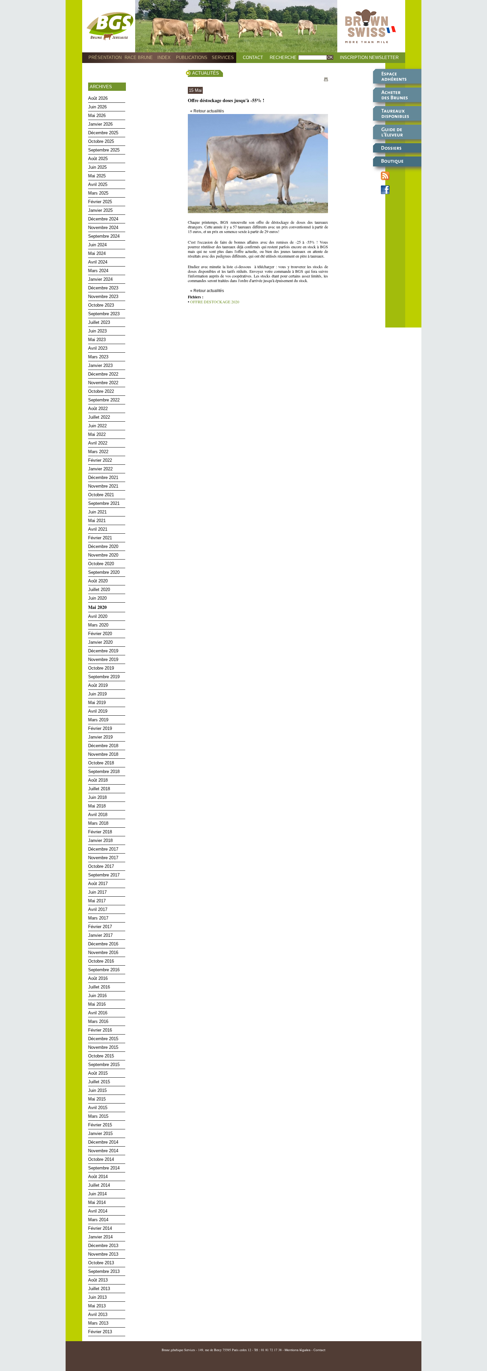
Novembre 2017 (103, 857)
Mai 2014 (97, 1202)
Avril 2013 (97, 1314)
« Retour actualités (207, 111)
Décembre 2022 (103, 374)
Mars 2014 (98, 1219)
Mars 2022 (98, 451)
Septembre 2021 (104, 503)
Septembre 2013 (104, 1271)
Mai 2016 (97, 1004)
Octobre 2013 (101, 1262)
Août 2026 (98, 98)
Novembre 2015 (103, 1047)
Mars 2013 (98, 1323)
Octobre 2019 (101, 668)
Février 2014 (100, 1228)
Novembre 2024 (103, 227)
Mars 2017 (98, 918)
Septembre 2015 (104, 1064)
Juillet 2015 (99, 1081)
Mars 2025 (98, 193)
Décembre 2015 (103, 1038)
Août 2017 (98, 883)
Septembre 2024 (104, 236)
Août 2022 (98, 408)
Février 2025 (100, 201)
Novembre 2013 (103, 1254)
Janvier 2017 (100, 935)
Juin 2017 (97, 892)
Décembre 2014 (103, 1142)
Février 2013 (100, 1331)
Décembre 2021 (103, 477)
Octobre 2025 (101, 141)
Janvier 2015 (100, 1133)
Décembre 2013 (103, 1245)
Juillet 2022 (99, 417)
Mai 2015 (97, 1099)
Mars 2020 (98, 625)
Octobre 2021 (101, 494)
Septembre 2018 (104, 771)
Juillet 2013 (99, 1288)
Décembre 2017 (103, 849)
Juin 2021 (97, 511)
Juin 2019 (97, 693)
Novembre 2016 (103, 952)
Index (164, 57)
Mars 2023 (98, 356)
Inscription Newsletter (369, 57)
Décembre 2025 (103, 132)
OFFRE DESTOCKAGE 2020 (214, 301)
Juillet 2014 (99, 1185)
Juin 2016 (97, 995)
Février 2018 (100, 831)
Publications (191, 57)
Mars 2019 (98, 719)
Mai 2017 (97, 900)
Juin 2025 (97, 167)
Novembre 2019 (103, 659)
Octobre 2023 (101, 305)
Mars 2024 (98, 270)
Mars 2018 (98, 823)
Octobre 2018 (101, 762)
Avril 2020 (97, 616)
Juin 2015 (97, 1090)
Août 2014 (98, 1176)
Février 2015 (100, 1124)
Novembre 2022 (103, 382)
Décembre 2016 (103, 943)
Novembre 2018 (103, 754)
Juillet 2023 (99, 322)
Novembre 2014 (103, 1150)
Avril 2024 (97, 262)
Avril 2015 (97, 1107)
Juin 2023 (97, 330)
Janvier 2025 (100, 210)
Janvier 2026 (100, 124)
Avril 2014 (97, 1211)
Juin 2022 (97, 425)
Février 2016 (100, 1030)
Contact (253, 57)
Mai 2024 (97, 253)
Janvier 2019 (100, 737)
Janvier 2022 (100, 468)
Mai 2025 (97, 175)
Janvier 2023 (100, 365)
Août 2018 (98, 780)
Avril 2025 (97, 184)
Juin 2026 (97, 106)
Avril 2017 (97, 909)
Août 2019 (98, 685)
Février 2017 (100, 926)
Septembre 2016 (104, 969)
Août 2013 (98, 1280)
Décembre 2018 (103, 745)
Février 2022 (100, 460)
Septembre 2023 (104, 313)
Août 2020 (98, 580)
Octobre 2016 (101, 961)
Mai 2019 (97, 702)
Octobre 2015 (101, 1055)
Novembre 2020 (103, 555)
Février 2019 (100, 728)
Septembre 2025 (104, 150)
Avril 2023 (97, 348)
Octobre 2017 (101, 866)
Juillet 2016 (99, 986)
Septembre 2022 (104, 399)
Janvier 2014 (100, 1236)
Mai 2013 (97, 1305)
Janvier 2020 (100, 642)
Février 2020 (100, 633)
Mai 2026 (97, 115)
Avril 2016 (97, 1012)
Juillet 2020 (99, 589)
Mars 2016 (98, 1021)
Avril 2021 (97, 529)
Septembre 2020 (104, 572)
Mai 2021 (97, 520)
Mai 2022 (97, 434)
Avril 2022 (97, 443)
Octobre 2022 (101, 391)
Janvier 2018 (100, 840)
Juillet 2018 (99, 788)
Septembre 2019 (104, 676)
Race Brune (139, 57)
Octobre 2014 (101, 1159)
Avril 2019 (97, 711)
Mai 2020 (97, 607)
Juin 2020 (97, 598)
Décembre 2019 (103, 650)
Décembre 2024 (103, 218)
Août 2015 (98, 1073)
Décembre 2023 (103, 287)
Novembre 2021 (103, 486)
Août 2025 (98, 158)
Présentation (105, 57)
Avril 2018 (97, 814)
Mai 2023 (97, 339)
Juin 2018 (97, 797)
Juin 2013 (97, 1297)
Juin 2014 (97, 1193)
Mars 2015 (98, 1116)
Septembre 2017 (104, 874)
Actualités (205, 73)
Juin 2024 (97, 244)
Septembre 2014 (104, 1167)
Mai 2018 (97, 806)
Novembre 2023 (103, 296)
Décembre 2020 (103, 546)
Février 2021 (100, 537)
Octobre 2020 (101, 563)
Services (223, 57)
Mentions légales (297, 1350)
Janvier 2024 (100, 279)
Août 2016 (98, 978)
